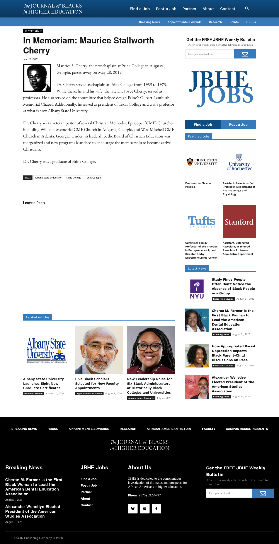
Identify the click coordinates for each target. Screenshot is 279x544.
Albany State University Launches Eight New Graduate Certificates (43, 383)
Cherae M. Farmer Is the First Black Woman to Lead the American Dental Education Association (232, 320)
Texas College (93, 177)
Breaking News (221, 334)
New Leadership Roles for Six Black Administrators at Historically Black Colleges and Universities (149, 386)
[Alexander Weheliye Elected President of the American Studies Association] (197, 387)
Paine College (73, 177)
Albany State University (48, 177)
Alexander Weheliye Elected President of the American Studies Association (32, 511)
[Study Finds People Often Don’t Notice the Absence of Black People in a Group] (197, 289)
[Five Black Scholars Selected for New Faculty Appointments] (99, 350)
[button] (247, 8)
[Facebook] (156, 508)
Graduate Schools (33, 393)
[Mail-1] (144, 508)
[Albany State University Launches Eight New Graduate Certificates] (47, 350)
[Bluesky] (133, 508)
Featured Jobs (198, 136)
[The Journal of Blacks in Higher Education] (52, 8)
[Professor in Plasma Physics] (201, 161)
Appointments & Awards (89, 393)
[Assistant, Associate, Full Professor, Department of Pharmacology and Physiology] (239, 161)
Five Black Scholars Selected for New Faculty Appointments (97, 383)
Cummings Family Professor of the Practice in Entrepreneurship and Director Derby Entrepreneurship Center (201, 250)
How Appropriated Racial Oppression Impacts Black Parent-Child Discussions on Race (233, 353)
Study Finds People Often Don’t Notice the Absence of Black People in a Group (233, 286)
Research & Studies (223, 298)
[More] (132, 186)
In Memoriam (33, 31)
